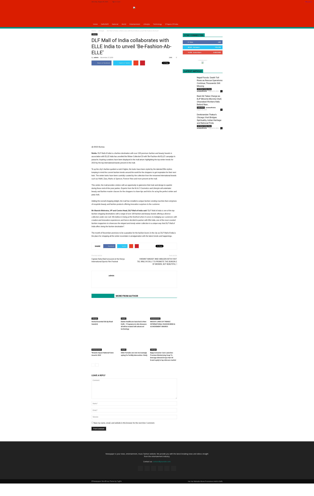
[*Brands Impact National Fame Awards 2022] (105, 341)
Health (124, 318)
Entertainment (135, 24)
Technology (157, 24)
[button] (219, 24)
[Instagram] (208, 1)
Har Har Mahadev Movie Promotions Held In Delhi (205, 481)
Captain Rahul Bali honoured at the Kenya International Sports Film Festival (108, 260)
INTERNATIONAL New (204, 89)
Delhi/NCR (105, 24)
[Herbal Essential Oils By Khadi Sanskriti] (105, 310)
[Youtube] (111, 280)
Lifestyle (147, 24)
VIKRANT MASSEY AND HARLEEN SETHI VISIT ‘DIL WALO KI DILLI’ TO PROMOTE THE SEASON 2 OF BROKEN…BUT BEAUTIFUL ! (157, 261)
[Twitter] (212, 1)
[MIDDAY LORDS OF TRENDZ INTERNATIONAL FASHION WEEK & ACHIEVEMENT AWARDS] (163, 310)
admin (96, 57)
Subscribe (217, 52)
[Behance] (200, 1)
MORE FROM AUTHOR (127, 296)
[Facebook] (204, 1)
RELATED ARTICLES (103, 296)
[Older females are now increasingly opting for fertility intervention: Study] (134, 341)
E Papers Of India (171, 24)
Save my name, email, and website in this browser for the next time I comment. (124, 423)
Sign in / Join (116, 2)
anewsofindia (202, 91)
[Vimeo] (216, 1)
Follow (218, 47)
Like (219, 42)
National (115, 24)
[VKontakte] (220, 1)
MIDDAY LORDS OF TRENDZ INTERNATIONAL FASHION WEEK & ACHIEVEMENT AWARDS (162, 324)
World (124, 24)
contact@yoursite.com (162, 461)
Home (95, 24)
